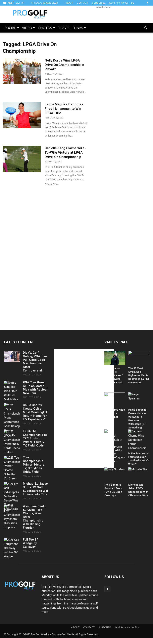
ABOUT (69, 2)
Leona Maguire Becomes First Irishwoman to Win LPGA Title (64, 108)
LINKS (78, 27)
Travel (64, 27)
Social (10, 27)
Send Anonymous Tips (121, 2)
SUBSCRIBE (98, 2)
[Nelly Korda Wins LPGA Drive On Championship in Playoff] (22, 71)
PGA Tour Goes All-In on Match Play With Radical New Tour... (35, 388)
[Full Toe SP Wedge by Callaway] (12, 548)
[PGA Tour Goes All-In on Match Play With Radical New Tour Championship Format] (12, 391)
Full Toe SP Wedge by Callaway (30, 543)
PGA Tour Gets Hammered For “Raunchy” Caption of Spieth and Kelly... (114, 454)
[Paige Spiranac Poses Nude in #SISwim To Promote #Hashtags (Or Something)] (138, 399)
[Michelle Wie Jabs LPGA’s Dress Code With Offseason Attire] (138, 474)
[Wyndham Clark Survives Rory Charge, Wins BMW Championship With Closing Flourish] (12, 516)
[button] (145, 28)
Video (27, 27)
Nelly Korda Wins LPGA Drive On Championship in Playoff (64, 64)
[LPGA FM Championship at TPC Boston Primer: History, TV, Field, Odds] (12, 441)
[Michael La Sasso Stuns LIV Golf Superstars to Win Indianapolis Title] (12, 496)
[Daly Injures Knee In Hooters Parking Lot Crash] (114, 399)
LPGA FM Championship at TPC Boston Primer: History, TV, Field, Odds (35, 438)
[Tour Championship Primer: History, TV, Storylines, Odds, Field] (12, 468)
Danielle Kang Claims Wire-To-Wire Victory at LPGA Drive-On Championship (65, 152)
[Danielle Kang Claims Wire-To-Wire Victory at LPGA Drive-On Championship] (22, 159)
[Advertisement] (103, 14)
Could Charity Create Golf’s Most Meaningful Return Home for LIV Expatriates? (35, 412)
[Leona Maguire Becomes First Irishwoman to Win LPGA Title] (22, 115)
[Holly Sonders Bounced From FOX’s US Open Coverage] (114, 474)
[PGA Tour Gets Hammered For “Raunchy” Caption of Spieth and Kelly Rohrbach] (114, 436)
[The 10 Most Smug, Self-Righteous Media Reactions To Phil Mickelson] (138, 358)
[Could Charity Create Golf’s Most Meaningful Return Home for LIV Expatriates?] (12, 415)
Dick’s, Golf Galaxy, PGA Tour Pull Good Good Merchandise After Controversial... (35, 361)
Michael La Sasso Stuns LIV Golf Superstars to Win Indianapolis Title (35, 489)
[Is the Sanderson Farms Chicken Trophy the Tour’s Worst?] (138, 439)
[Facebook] (147, 3)
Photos (45, 27)
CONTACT (82, 2)
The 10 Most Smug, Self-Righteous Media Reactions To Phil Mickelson (138, 375)
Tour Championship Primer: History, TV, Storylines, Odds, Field (34, 464)
